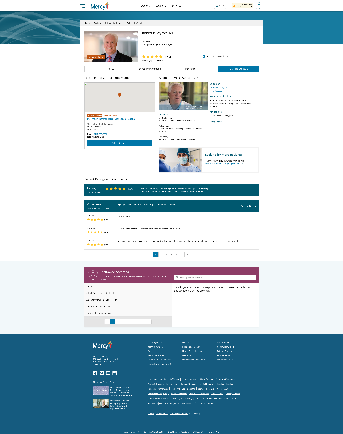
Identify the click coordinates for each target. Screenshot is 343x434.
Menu (83, 7)
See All (112, 382)
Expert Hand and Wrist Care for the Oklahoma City (186, 432)
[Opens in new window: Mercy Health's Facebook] (95, 373)
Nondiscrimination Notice (193, 359)
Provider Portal (223, 355)
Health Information (156, 355)
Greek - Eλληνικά (224, 389)
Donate (185, 342)
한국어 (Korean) (206, 379)
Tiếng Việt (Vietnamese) (158, 389)
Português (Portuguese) (226, 379)
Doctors (145, 5)
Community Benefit (225, 347)
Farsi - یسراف (176, 398)
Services (176, 5)
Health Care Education (192, 351)
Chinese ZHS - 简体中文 (158, 398)
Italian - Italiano (206, 403)
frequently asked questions (192, 191)
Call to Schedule (240, 68)
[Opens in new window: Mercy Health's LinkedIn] (114, 373)
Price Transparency (191, 347)
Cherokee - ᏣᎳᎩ (214, 398)
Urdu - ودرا (189, 398)
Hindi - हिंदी (175, 389)
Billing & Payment (155, 347)
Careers (151, 351)
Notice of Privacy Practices (159, 359)
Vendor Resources (225, 359)
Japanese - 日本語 (189, 403)
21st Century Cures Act (179, 414)
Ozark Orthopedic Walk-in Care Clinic (151, 432)
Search (259, 8)
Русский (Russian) (156, 384)
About (111, 68)
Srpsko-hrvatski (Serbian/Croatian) (181, 384)
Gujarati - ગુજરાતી (171, 403)
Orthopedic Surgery (114, 23)
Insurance (190, 68)
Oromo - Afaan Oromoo (199, 393)
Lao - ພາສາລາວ (188, 389)
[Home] (100, 6)
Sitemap (151, 414)
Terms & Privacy (162, 414)
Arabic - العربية (230, 398)
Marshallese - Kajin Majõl (158, 393)
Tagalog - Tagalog (225, 384)
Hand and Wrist (213, 432)
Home (87, 23)
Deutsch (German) (190, 379)
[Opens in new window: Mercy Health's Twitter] (102, 373)
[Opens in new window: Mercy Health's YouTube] (108, 373)
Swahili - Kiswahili (179, 393)
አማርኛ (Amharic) (155, 379)
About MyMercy (155, 342)
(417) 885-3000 (100, 134)
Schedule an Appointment (159, 364)
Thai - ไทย (200, 398)
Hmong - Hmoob (233, 393)
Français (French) (171, 379)
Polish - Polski (217, 393)
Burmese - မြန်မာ (155, 403)
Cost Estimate (223, 342)
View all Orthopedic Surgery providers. (223, 163)
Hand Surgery (216, 91)
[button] (119, 95)
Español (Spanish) (207, 384)
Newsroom (187, 355)
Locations (160, 5)
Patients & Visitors (225, 351)
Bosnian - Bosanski (206, 389)
